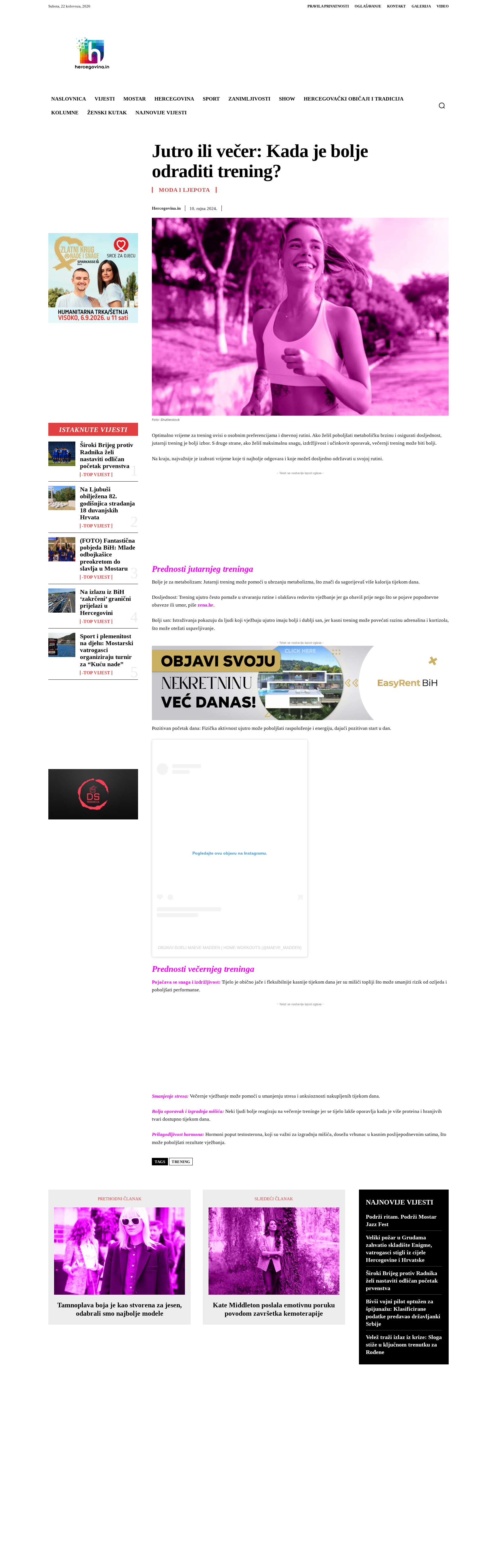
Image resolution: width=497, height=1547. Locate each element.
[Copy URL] (429, 207)
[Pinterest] (336, 207)
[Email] (376, 207)
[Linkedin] (363, 207)
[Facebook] (310, 207)
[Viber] (416, 207)
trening (181, 1162)
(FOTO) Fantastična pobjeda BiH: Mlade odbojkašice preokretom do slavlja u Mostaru (107, 554)
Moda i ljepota (184, 190)
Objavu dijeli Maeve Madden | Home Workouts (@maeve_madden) (230, 947)
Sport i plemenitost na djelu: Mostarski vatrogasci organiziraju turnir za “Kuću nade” (106, 650)
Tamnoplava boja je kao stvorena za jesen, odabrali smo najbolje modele (119, 1309)
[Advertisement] (283, 53)
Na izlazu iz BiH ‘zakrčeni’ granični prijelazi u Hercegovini (105, 602)
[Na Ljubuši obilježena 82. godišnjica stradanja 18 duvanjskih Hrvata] (61, 498)
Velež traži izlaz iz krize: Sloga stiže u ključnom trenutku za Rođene (404, 1344)
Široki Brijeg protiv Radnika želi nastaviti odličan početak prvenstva (106, 455)
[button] (442, 105)
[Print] (389, 207)
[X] (323, 207)
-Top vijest (96, 474)
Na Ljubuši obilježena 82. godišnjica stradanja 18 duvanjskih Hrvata (107, 503)
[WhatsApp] (349, 207)
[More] (443, 207)
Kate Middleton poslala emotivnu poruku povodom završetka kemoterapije (274, 1309)
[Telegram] (402, 207)
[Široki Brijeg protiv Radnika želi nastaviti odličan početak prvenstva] (61, 454)
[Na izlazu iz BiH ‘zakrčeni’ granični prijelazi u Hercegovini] (61, 600)
